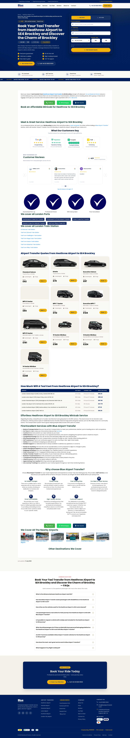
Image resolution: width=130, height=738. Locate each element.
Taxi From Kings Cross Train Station (31, 238)
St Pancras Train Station (28, 229)
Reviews (59, 5)
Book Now (107, 5)
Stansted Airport (45, 708)
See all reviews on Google (64, 189)
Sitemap (104, 735)
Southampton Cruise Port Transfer (33, 219)
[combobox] (92, 24)
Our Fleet (52, 5)
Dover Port (62, 708)
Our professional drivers (93, 94)
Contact (73, 5)
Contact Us (81, 716)
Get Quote (80, 103)
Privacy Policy (81, 719)
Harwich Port (63, 711)
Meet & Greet (81, 713)
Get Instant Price (27, 63)
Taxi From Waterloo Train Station (30, 244)
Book (42, 281)
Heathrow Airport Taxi (28, 14)
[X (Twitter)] (26, 712)
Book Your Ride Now (57, 682)
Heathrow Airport (45, 703)
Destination (74, 30)
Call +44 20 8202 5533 (46, 63)
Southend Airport (45, 713)
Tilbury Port (63, 714)
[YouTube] (30, 712)
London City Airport (46, 716)
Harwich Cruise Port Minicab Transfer (34, 223)
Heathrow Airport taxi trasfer (52, 94)
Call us (50, 103)
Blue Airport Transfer (102, 125)
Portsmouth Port (64, 706)
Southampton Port (65, 703)
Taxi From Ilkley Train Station (29, 247)
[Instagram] (23, 712)
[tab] (81, 17)
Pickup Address (75, 21)
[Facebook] (19, 712)
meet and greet (74, 125)
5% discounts (73, 98)
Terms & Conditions (87, 735)
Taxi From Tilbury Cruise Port (57, 223)
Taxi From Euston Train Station (30, 241)
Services (44, 5)
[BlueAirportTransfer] (21, 5)
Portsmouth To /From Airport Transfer (58, 219)
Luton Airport (44, 711)
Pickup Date (74, 37)
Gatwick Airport (45, 705)
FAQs (79, 705)
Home (38, 5)
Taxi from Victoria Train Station (30, 232)
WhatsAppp (65, 103)
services (59, 431)
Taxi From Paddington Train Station (31, 235)
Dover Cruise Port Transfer (81, 219)
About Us (66, 5)
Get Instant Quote (91, 50)
